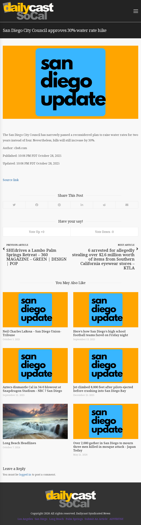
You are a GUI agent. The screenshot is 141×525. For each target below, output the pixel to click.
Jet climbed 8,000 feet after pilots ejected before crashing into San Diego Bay (103, 389)
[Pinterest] (59, 204)
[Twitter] (14, 204)
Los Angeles (25, 519)
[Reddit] (104, 204)
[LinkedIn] (81, 204)
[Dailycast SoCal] (28, 11)
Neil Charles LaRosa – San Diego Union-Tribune (32, 333)
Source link (11, 180)
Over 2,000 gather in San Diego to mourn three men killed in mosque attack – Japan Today (104, 446)
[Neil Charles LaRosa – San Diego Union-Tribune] (35, 309)
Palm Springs (74, 519)
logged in (25, 474)
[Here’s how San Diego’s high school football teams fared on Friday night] (105, 309)
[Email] (126, 204)
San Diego (41, 519)
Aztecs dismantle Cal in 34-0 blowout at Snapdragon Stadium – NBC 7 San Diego (32, 389)
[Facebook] (36, 204)
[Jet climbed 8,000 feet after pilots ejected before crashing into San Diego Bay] (105, 365)
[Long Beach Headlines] (35, 421)
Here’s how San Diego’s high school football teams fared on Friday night (100, 333)
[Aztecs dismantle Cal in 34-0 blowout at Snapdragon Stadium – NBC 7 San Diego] (35, 365)
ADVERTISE (116, 519)
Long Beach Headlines (19, 443)
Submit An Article (96, 519)
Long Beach (56, 519)
